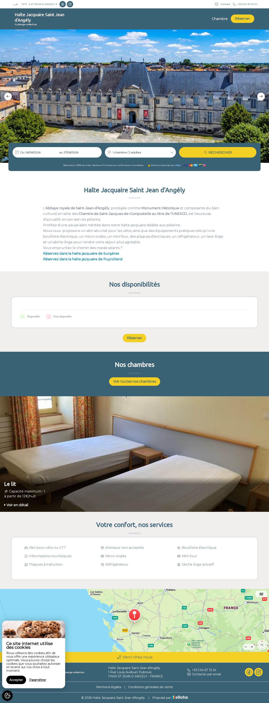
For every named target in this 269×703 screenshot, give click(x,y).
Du (22, 152)
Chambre (220, 19)
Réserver (242, 19)
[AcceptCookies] (7, 695)
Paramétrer (37, 680)
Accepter (16, 680)
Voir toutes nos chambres (134, 381)
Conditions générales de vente (150, 687)
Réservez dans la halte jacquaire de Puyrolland (83, 259)
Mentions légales (108, 687)
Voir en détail (17, 505)
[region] (33, 654)
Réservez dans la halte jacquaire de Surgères (81, 253)
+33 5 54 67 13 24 (204, 670)
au (61, 152)
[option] (134, 96)
